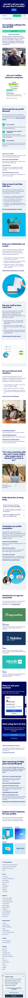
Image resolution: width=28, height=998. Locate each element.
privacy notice (11, 985)
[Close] (23, 976)
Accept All (14, 996)
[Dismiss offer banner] (25, 2)
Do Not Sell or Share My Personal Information (14, 988)
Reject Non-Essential (14, 992)
